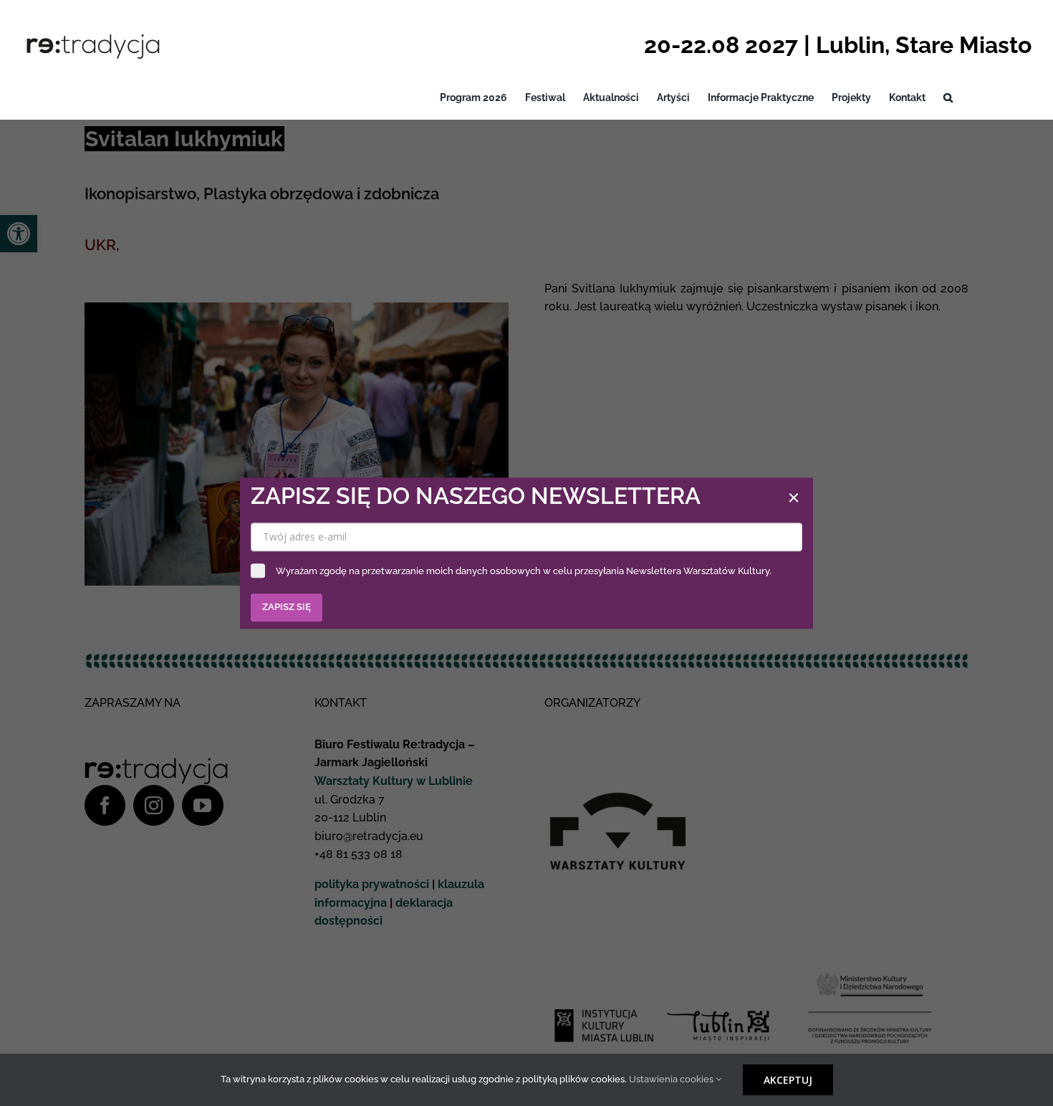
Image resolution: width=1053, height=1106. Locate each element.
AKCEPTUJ (788, 1080)
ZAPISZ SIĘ (286, 606)
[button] (948, 98)
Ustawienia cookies (672, 1079)
